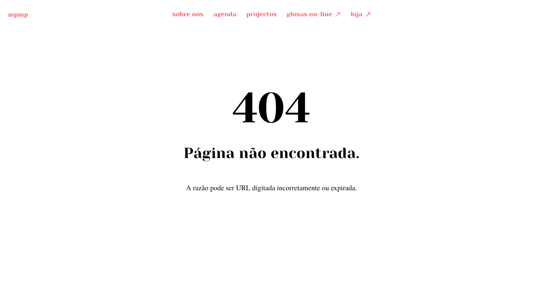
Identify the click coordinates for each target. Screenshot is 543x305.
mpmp (18, 14)
